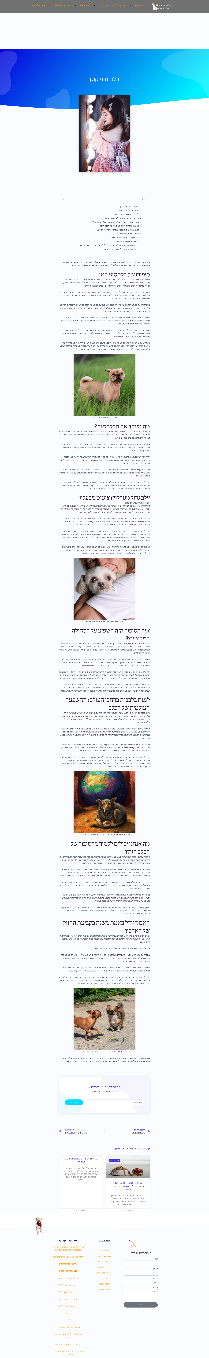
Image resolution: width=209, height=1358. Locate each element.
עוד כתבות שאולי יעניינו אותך (127, 241)
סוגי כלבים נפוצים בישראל (68, 1278)
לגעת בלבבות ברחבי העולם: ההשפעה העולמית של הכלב (115, 222)
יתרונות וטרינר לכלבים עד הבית (68, 1344)
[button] (63, 199)
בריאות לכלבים (118, 5)
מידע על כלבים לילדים (68, 1264)
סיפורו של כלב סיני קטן (129, 207)
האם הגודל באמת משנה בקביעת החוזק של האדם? (118, 230)
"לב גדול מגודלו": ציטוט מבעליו (126, 214)
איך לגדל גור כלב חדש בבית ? (68, 1327)
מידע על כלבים (104, 1256)
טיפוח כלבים (104, 1284)
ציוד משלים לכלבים (104, 1289)
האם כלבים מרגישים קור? (68, 1299)
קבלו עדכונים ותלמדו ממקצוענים (123, 237)
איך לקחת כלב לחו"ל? (68, 1306)
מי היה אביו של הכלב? (68, 1292)
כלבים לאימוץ (104, 1267)
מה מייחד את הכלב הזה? (128, 210)
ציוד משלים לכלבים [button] (37, 5)
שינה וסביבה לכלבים (104, 1273)
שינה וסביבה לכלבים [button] (61, 5)
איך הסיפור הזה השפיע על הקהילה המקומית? (120, 218)
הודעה (155, 1288)
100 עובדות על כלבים (68, 1271)
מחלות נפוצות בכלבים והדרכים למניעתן (119, 249)
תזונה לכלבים (104, 1278)
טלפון (155, 1268)
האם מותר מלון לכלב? (68, 1285)
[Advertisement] (104, 31)
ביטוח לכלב (68, 1313)
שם (156, 1259)
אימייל (155, 1278)
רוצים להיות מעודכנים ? (129, 234)
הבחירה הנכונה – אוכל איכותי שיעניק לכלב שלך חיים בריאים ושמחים (107, 245)
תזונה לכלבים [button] (83, 5)
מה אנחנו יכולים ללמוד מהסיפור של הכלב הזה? (119, 226)
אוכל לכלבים (68, 1320)
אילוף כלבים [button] (138, 5)
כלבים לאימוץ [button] (102, 5)
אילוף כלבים (104, 1250)
